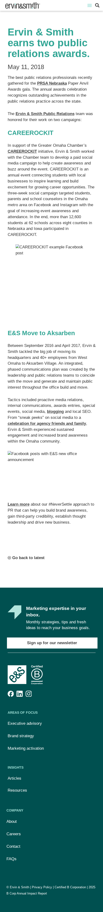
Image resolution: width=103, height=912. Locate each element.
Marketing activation (26, 748)
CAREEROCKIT (22, 151)
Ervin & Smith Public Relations (45, 113)
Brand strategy (21, 736)
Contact (13, 846)
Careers (13, 834)
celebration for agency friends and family (47, 423)
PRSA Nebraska (52, 83)
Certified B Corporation (70, 887)
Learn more (18, 504)
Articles (14, 778)
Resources (17, 790)
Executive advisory (25, 723)
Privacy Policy (42, 887)
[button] (89, 5)
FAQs (11, 859)
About (11, 821)
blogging (55, 411)
